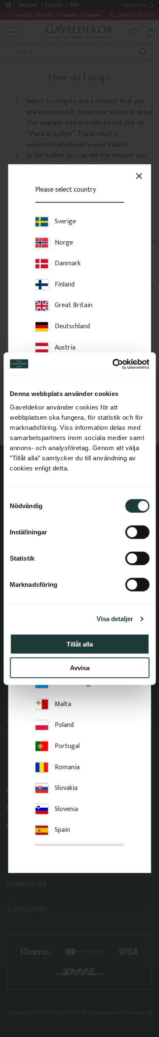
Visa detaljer (115, 618)
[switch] (137, 532)
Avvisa (79, 667)
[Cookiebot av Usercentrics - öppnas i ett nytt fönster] (113, 363)
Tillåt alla (80, 643)
